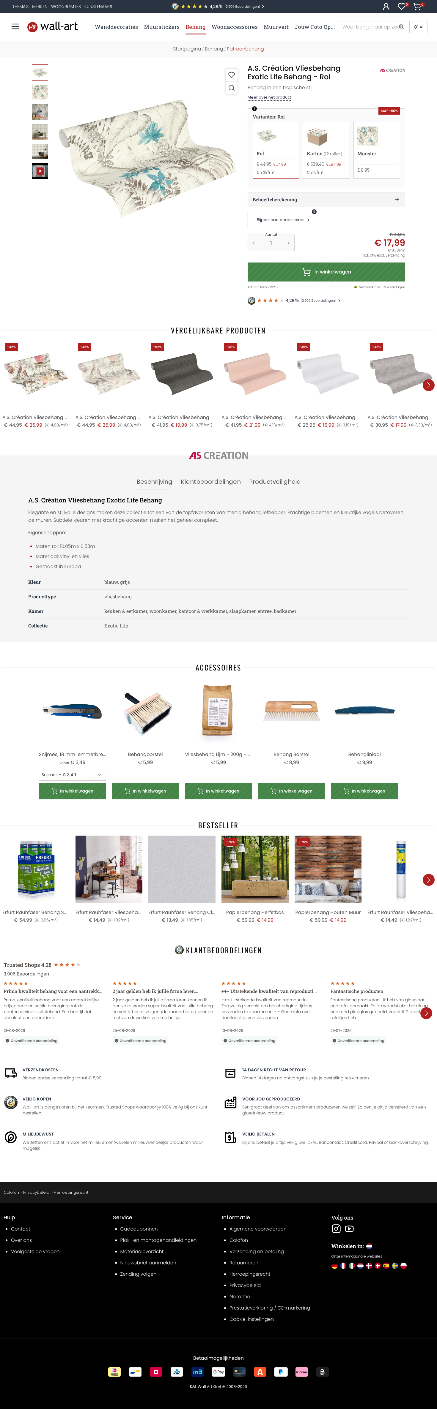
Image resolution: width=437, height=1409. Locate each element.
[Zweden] (395, 1266)
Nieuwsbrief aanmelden (148, 1262)
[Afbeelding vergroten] (232, 87)
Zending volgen (138, 1274)
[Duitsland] (334, 1266)
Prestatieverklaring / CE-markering (269, 1307)
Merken (40, 7)
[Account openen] (386, 6)
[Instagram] (336, 1229)
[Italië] (352, 1266)
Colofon (11, 1192)
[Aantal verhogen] (288, 243)
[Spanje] (386, 1266)
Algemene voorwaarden (258, 1228)
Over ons (21, 1240)
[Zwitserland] (378, 1266)
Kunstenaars (98, 7)
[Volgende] (429, 385)
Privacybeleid (36, 1192)
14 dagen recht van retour (274, 1070)
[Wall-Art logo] (52, 26)
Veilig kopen (37, 1099)
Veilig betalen (258, 1134)
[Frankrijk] (343, 1266)
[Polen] (403, 1266)
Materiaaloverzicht (142, 1251)
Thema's (20, 7)
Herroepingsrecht (71, 1192)
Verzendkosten (41, 1070)
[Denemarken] (369, 1266)
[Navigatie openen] (15, 26)
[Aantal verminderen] (253, 243)
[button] (147, 158)
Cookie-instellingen (251, 1319)
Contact (20, 1228)
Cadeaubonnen (139, 1228)
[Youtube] (349, 1229)
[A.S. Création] (386, 70)
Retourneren (243, 1262)
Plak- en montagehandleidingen (158, 1240)
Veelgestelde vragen (35, 1251)
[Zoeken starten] (401, 27)
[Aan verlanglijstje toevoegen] (232, 75)
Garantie (239, 1296)
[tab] (154, 482)
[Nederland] (360, 1266)
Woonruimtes (66, 7)
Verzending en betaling (256, 1251)
